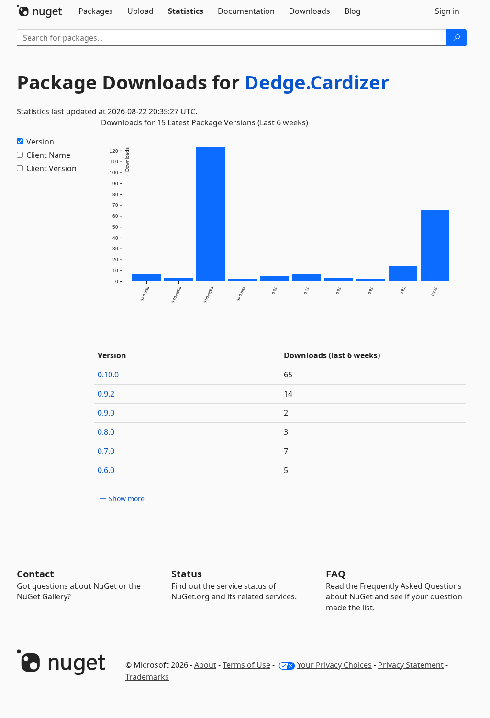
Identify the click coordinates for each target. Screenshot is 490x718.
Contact (35, 573)
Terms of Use (246, 665)
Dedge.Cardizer (317, 82)
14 (288, 393)
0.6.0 (106, 470)
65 (288, 374)
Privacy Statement (411, 665)
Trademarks (147, 677)
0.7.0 (106, 451)
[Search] (456, 37)
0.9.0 (106, 413)
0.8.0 (106, 432)
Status (186, 573)
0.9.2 (106, 393)
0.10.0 (108, 374)
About (205, 665)
